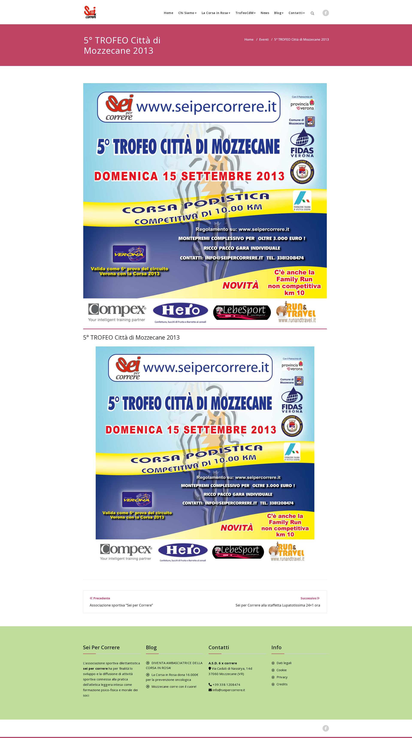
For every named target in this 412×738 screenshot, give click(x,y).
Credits (282, 684)
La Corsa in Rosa (215, 13)
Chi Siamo (186, 13)
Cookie (282, 670)
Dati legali (284, 663)
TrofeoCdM (244, 13)
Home (168, 13)
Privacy (282, 677)
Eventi (264, 39)
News (265, 13)
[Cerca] (312, 13)
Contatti (296, 13)
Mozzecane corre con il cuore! (174, 686)
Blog (277, 13)
